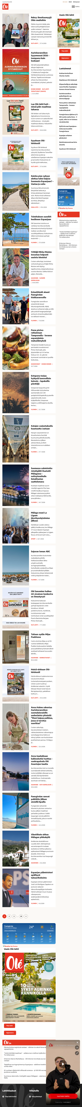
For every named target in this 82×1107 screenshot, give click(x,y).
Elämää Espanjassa (38, 279)
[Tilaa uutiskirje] (69, 171)
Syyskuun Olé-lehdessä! (67, 149)
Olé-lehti (65, 2)
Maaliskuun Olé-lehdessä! (68, 80)
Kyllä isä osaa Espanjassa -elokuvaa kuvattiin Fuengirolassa (68, 128)
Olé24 (70, 2)
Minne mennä (36, 89)
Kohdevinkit (35, 364)
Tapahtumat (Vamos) (38, 91)
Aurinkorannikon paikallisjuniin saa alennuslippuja (65, 96)
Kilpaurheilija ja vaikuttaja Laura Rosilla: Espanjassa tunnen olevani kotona (68, 86)
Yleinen (34, 242)
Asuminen (34, 278)
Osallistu (34, 207)
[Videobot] (63, 1072)
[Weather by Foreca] (10, 946)
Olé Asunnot (76, 2)
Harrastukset (45, 658)
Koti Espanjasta (45, 785)
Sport (33, 539)
